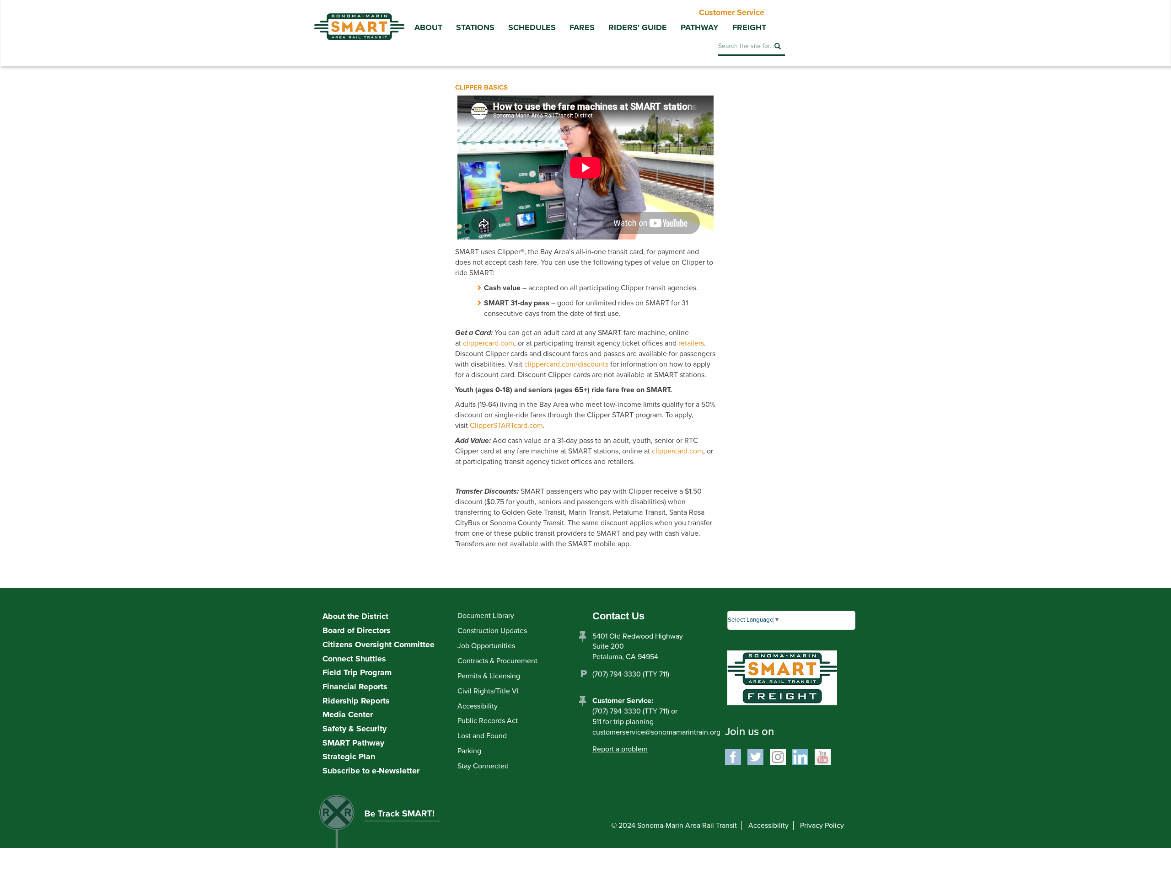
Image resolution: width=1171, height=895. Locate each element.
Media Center (347, 714)
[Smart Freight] (782, 677)
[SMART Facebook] (733, 756)
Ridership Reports (356, 701)
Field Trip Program (357, 672)
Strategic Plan (348, 756)
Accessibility (477, 706)
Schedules (532, 27)
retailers (691, 343)
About (428, 27)
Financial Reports (354, 687)
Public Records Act (487, 720)
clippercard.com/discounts (566, 364)
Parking (469, 751)
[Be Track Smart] (389, 824)
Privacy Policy (822, 825)
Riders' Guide (637, 27)
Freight (749, 27)
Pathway (700, 27)
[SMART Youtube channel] (823, 756)
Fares (582, 27)
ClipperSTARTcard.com (506, 425)
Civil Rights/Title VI (488, 691)
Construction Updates (492, 630)
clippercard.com (488, 343)
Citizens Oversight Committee (378, 644)
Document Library (485, 615)
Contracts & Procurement (497, 661)
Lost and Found (482, 736)
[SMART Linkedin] (800, 756)
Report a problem (620, 749)
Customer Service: (622, 700)
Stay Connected (483, 766)
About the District (355, 616)
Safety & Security (354, 729)
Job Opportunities (486, 645)
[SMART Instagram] (778, 756)
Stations (475, 27)
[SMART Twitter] (755, 756)
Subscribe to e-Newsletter (370, 771)
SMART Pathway (353, 743)
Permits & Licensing (488, 676)
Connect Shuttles (354, 659)
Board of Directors (356, 630)
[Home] (359, 20)
